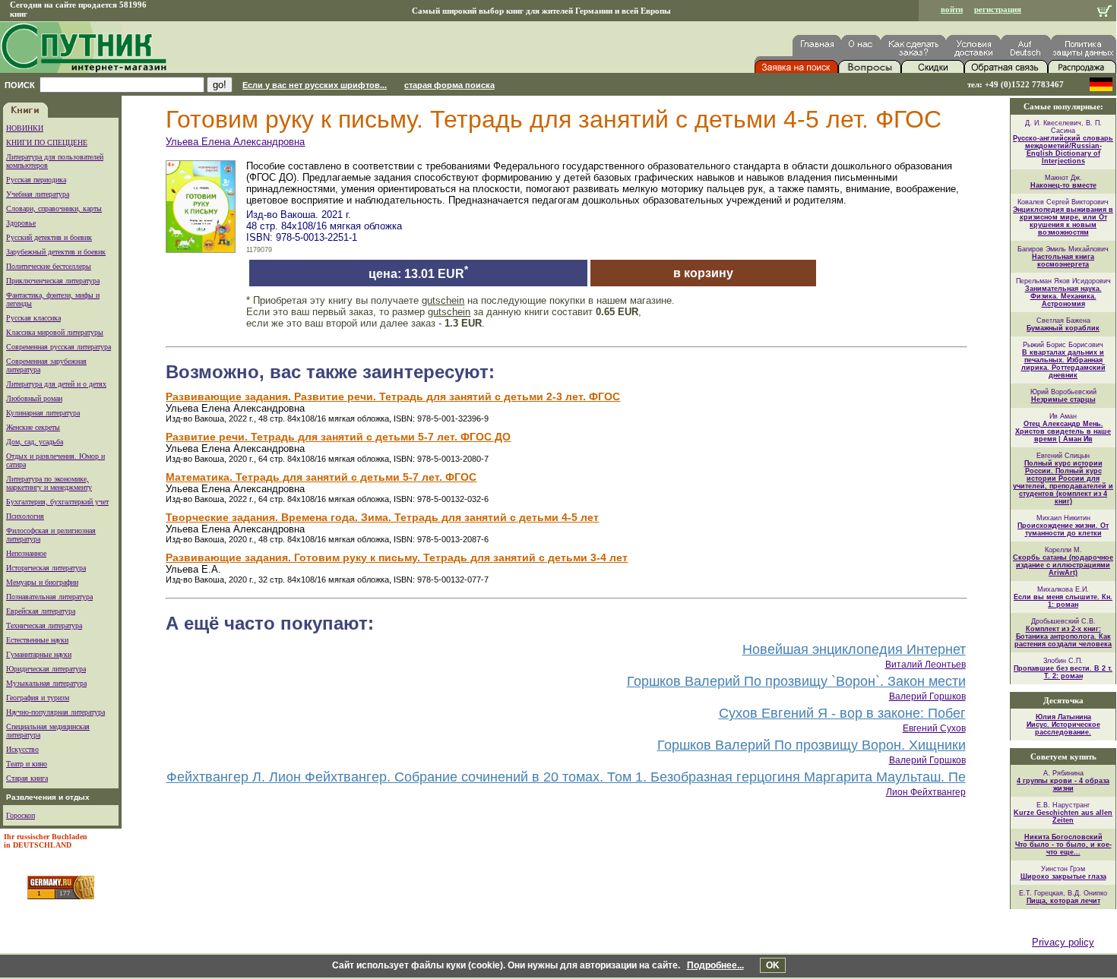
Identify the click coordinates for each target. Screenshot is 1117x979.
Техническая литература (44, 625)
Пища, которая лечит (1063, 901)
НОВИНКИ (24, 128)
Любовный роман (34, 398)
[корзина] (1104, 12)
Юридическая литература (46, 669)
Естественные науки (37, 640)
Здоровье (21, 223)
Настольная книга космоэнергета (1063, 260)
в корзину (703, 273)
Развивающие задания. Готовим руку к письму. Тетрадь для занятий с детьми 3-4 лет (397, 557)
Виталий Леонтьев (925, 664)
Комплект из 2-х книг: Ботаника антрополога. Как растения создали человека (1063, 636)
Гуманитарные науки (38, 654)
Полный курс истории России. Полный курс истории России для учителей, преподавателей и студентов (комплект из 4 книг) (1063, 482)
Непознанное (26, 553)
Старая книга (27, 778)
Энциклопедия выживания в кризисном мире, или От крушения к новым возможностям (1063, 221)
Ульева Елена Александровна (235, 141)
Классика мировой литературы (54, 332)
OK (773, 965)
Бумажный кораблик (1063, 328)
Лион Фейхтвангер (926, 792)
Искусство (22, 749)
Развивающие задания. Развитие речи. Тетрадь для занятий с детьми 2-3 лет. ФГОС (393, 396)
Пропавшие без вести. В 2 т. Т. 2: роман (1063, 672)
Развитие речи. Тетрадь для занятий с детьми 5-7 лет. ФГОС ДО (338, 437)
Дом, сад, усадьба (34, 441)
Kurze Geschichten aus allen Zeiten (1063, 816)
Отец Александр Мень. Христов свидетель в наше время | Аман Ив (1063, 431)
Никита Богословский (1063, 837)
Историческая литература (46, 568)
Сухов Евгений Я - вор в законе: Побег (842, 713)
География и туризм (37, 697)
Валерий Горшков (927, 696)
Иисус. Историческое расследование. (1063, 728)
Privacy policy (1063, 942)
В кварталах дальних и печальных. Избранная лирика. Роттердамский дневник (1063, 364)
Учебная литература (37, 194)
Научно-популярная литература (55, 712)
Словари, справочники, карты (54, 208)
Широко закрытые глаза (1063, 876)
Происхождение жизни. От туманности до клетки (1063, 529)
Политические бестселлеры (48, 266)
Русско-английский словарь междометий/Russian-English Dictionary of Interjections (1063, 149)
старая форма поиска (449, 85)
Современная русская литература (58, 347)
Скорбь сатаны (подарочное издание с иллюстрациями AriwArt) (1063, 565)
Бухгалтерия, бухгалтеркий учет (57, 501)
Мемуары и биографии (42, 582)
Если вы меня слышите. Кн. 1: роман (1063, 600)
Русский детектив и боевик (49, 237)
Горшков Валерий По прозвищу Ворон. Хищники (811, 745)
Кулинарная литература (43, 413)
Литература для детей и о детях (56, 384)
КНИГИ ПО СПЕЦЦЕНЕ (46, 142)
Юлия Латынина (1063, 717)
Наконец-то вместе (1063, 185)
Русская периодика (36, 179)
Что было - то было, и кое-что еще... (1063, 848)
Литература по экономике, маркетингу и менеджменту (49, 483)
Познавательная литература (49, 596)
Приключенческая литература (53, 280)
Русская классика (33, 318)
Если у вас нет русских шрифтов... (314, 85)
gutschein (443, 300)
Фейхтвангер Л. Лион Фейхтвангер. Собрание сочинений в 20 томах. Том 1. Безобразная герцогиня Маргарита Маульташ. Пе (566, 777)
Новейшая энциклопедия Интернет (854, 649)
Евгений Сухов (934, 728)
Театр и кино (26, 764)
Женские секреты (33, 427)
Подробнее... (715, 965)
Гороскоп (20, 815)
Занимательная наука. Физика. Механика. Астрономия (1063, 296)
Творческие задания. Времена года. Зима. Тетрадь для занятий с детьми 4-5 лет (382, 517)
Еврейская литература (40, 611)
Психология (25, 516)
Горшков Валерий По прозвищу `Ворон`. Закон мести (796, 681)
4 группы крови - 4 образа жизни (1063, 784)
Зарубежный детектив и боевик (56, 252)
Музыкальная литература (46, 683)
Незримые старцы (1063, 399)
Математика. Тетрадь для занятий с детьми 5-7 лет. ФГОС (321, 477)
